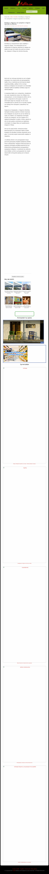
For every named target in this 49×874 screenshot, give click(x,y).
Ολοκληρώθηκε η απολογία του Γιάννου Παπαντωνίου (24, 762)
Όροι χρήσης (34, 868)
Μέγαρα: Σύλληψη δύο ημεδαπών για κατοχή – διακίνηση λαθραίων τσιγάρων (24, 463)
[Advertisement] (17, 63)
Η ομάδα (22, 868)
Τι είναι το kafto (15, 868)
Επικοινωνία (27, 868)
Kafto (14, 870)
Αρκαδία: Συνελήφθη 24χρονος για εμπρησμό (24, 862)
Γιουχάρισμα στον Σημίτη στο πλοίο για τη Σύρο (24, 563)
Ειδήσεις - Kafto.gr (25, 3)
